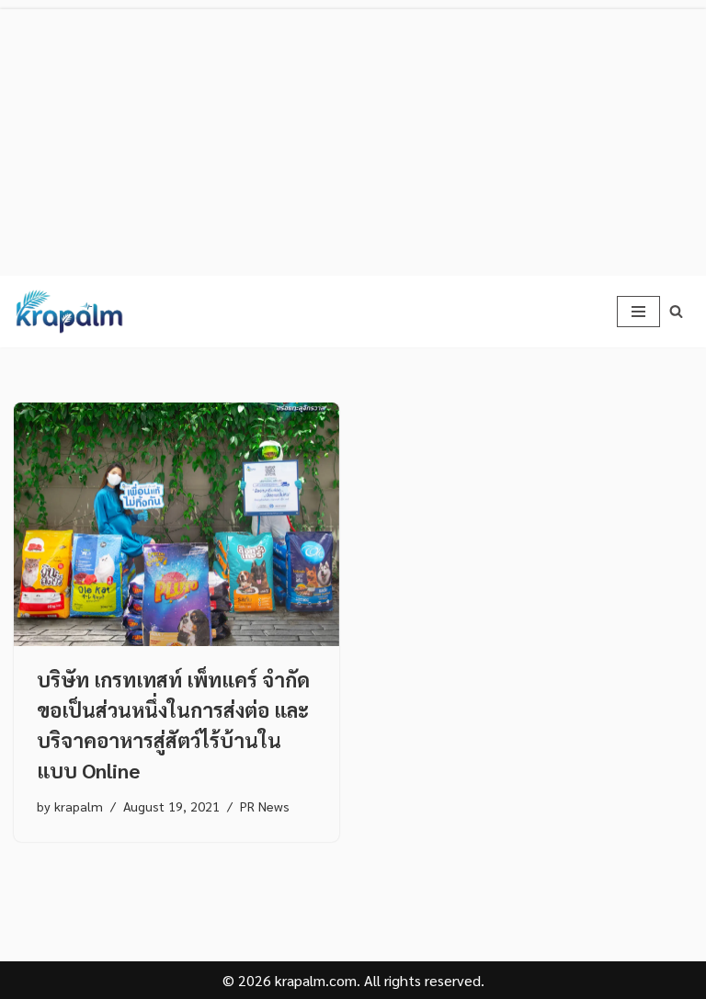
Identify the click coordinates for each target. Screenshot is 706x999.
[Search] (676, 311)
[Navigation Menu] (638, 311)
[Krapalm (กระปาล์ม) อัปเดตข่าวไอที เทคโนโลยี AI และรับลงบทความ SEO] (69, 312)
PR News (265, 806)
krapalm (78, 806)
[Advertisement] (353, 138)
